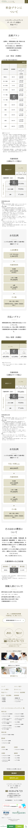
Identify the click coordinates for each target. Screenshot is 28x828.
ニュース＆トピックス (19, 699)
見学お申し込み (14, 778)
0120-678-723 (15, 641)
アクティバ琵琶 (5, 749)
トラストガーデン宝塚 (6, 755)
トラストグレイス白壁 (6, 743)
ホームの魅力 (5, 689)
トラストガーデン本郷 (6, 716)
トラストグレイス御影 (6, 757)
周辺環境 (4, 701)
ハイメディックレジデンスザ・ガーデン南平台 (6, 719)
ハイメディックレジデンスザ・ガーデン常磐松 (6, 722)
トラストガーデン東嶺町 (19, 724)
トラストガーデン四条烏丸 (19, 749)
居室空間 (4, 698)
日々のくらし (17, 689)
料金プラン (4, 692)
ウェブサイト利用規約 (18, 800)
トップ (3, 686)
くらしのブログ (18, 701)
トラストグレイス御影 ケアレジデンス (6, 761)
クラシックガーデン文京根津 (7, 713)
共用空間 (4, 699)
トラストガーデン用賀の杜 (19, 716)
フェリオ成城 (17, 722)
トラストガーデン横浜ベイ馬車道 (8, 734)
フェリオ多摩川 (17, 726)
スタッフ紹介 (17, 686)
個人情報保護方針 (9, 800)
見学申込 (20, 826)
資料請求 (11, 826)
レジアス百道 (17, 760)
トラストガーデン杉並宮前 (7, 725)
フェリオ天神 (17, 755)
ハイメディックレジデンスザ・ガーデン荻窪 (6, 728)
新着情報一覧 (17, 698)
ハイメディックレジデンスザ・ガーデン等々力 (19, 719)
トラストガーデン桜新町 (19, 713)
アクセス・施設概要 (19, 692)
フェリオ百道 (17, 757)
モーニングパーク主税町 (6, 740)
